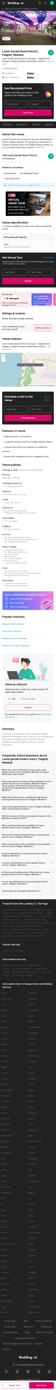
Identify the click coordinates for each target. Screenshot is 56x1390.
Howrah (31, 1267)
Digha (3, 1016)
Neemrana (5, 1118)
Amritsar (32, 1238)
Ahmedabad (33, 1181)
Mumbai (31, 1153)
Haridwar (32, 1130)
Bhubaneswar (34, 1233)
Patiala (31, 1073)
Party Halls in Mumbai (11, 631)
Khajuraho (5, 1141)
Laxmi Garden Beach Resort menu (30, 936)
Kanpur (31, 1210)
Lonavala (32, 1113)
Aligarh (31, 1022)
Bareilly (4, 1039)
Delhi (3, 1158)
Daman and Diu (34, 1312)
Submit (28, 281)
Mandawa (5, 1010)
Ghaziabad (5, 1187)
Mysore (31, 1096)
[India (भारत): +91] (12, 699)
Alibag (4, 1067)
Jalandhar (5, 1284)
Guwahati (5, 1250)
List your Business (10, 1332)
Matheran (32, 1050)
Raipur (4, 1278)
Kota (3, 1004)
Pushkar (4, 1084)
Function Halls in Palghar (22, 975)
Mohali (4, 1107)
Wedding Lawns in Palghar (13, 951)
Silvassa (31, 1147)
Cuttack (31, 1301)
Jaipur (4, 1176)
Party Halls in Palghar (21, 969)
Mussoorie (5, 1124)
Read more (40, 147)
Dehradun (5, 1272)
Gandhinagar (6, 1301)
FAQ (25, 1321)
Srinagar (4, 1061)
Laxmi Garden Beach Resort (14, 910)
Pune (30, 1170)
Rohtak (4, 993)
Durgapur (5, 1027)
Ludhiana (5, 1221)
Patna (3, 1198)
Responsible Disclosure (25, 1338)
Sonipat (4, 1147)
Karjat (30, 1067)
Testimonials (46, 1327)
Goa (29, 1187)
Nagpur (31, 1193)
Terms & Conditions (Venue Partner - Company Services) (22, 1346)
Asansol (31, 1090)
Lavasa (4, 1044)
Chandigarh (6, 1193)
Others (31, 1101)
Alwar (3, 1022)
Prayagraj (32, 1272)
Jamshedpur (33, 1056)
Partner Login (10, 1321)
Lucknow (32, 1176)
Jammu (31, 1016)
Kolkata (4, 1164)
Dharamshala (34, 1027)
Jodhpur (31, 1255)
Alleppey (5, 1113)
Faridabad (32, 1227)
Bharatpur (5, 1096)
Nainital (4, 1056)
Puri (29, 1198)
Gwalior (31, 1284)
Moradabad (6, 1153)
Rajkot (30, 1278)
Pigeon (31, 385)
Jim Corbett (6, 999)
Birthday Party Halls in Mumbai (15, 645)
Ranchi (4, 1261)
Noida (30, 1215)
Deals (27, 1332)
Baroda (31, 1221)
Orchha (31, 1044)
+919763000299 (8, 159)
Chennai (4, 1170)
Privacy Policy (10, 1327)
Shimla (4, 1295)
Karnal (4, 1267)
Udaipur (31, 1204)
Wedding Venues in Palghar (14, 965)
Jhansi (31, 1124)
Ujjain (3, 1307)
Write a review (43, 328)
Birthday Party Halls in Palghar (25, 972)
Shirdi (30, 1136)
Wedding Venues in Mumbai (14, 638)
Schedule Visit (28, 418)
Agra (3, 1210)
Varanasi (5, 1238)
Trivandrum (6, 1101)
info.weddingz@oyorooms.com (30, 1365)
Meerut (4, 1255)
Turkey (31, 1084)
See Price (28, 112)
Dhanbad (32, 1039)
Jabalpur (5, 1290)
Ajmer (3, 1050)
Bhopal (4, 1233)
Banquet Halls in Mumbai (13, 624)
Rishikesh (5, 1130)
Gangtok (4, 1073)
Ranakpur (32, 1079)
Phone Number (28, 699)
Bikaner (31, 1107)
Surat (3, 1215)
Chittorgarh (33, 993)
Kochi (30, 1261)
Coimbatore (33, 1290)
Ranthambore (7, 1136)
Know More (48, 257)
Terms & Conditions (43, 1321)
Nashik (31, 1244)
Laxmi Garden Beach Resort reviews (25, 929)
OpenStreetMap (42, 385)
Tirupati (4, 1033)
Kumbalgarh (33, 1033)
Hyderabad (32, 1158)
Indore (4, 1181)
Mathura (31, 1004)
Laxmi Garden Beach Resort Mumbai (27, 913)
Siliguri (31, 1295)
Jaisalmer (32, 999)
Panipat (4, 1312)
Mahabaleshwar (35, 1141)
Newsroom (28, 1327)
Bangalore (32, 1164)
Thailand (5, 1079)
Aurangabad (33, 1307)
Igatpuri (31, 1118)
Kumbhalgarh (7, 1090)
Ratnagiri (32, 1061)
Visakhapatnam (8, 1244)
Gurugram (5, 1227)
